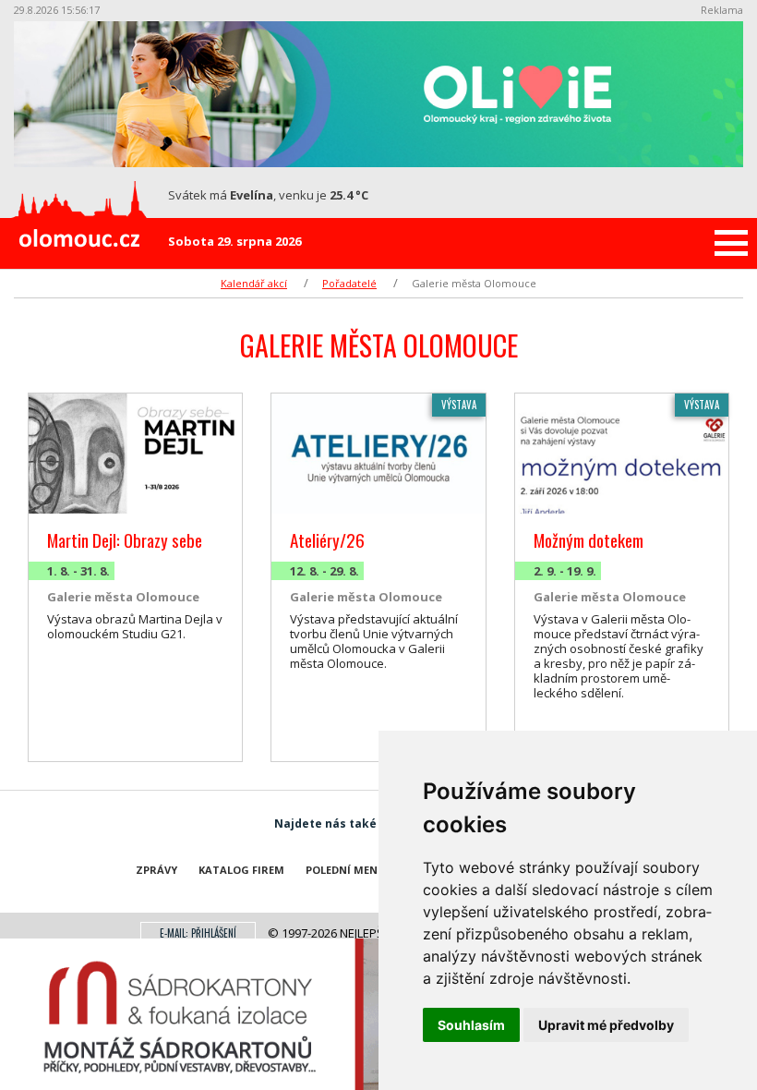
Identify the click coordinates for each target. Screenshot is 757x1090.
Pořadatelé (349, 283)
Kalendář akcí (254, 283)
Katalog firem (241, 870)
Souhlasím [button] (471, 1025)
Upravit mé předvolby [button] (606, 1025)
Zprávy (156, 870)
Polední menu (346, 870)
